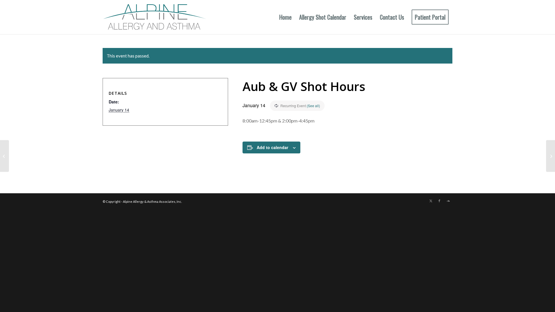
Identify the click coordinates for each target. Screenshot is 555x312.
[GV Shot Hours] (4, 156)
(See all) (313, 105)
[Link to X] (430, 200)
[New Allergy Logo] (154, 17)
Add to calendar (272, 147)
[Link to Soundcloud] (448, 200)
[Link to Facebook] (439, 200)
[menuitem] (285, 17)
